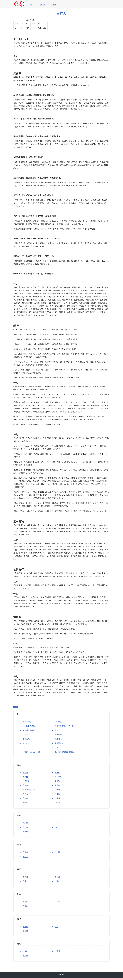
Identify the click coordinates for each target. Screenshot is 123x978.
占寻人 (25, 794)
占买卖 (57, 823)
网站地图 (61, 974)
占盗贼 (57, 877)
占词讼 (25, 877)
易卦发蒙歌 (27, 722)
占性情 (57, 794)
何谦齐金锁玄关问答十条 (64, 726)
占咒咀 (57, 798)
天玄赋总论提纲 (29, 730)
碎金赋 (25, 772)
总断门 (25, 951)
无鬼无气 (58, 730)
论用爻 (25, 777)
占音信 (25, 832)
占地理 (25, 956)
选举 (56, 926)
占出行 (25, 827)
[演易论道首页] (19, 1)
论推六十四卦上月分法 (31, 752)
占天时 (57, 951)
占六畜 (57, 852)
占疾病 (25, 852)
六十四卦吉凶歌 (29, 726)
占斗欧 (25, 906)
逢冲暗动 (58, 739)
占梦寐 (25, 798)
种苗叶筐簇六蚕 (29, 790)
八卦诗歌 (58, 722)
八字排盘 (53, 4)
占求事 (57, 902)
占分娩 (25, 926)
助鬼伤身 (26, 743)
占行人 (57, 827)
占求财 (25, 823)
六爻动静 (26, 781)
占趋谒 (25, 902)
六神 (56, 748)
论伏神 (57, 772)
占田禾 (25, 856)
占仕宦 (25, 931)
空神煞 (57, 781)
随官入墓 (26, 739)
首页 (31, 4)
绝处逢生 (26, 735)
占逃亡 (57, 881)
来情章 (57, 785)
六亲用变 (26, 785)
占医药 (57, 803)
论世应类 (58, 777)
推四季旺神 (59, 743)
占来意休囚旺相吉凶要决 (64, 752)
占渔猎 (57, 790)
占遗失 (25, 881)
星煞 (24, 748)
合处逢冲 (58, 735)
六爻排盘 (42, 4)
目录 (15, 707)
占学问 (25, 803)
